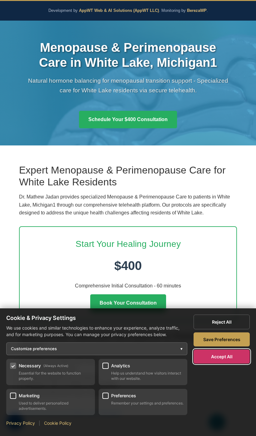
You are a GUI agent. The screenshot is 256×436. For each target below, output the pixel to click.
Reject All (222, 322)
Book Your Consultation (128, 303)
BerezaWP (197, 10)
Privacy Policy (20, 423)
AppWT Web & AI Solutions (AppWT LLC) (119, 10)
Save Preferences (221, 339)
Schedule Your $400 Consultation (128, 119)
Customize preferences (97, 348)
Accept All (222, 356)
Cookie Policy (57, 423)
